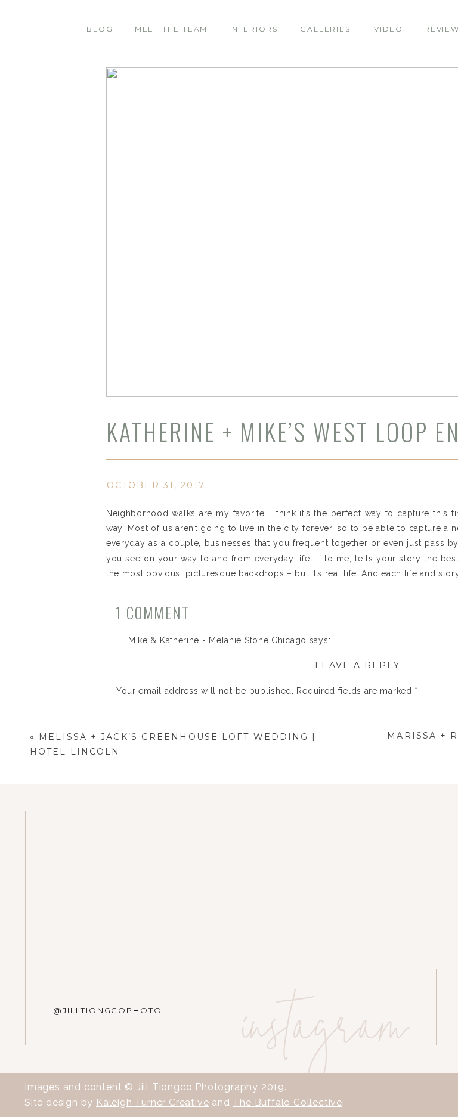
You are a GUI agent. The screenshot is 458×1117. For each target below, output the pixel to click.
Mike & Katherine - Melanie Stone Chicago (217, 640)
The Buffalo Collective (287, 1102)
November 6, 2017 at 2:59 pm (190, 655)
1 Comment (153, 612)
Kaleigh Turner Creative (152, 1102)
